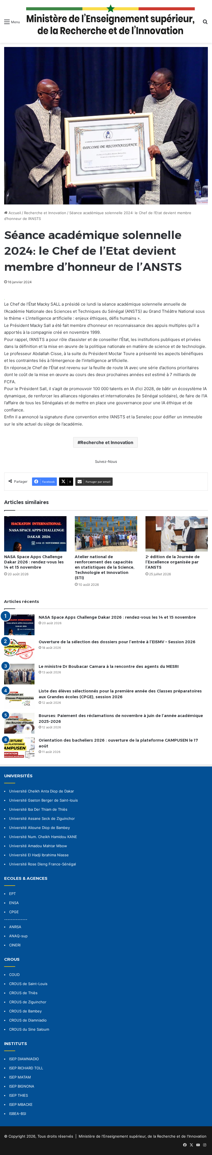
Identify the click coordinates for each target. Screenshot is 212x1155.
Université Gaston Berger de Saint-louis (43, 800)
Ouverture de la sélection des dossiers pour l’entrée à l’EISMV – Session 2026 (117, 641)
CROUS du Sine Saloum (29, 1029)
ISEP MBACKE (21, 1104)
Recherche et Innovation (45, 213)
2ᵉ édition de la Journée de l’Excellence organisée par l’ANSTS (172, 562)
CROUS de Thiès (23, 993)
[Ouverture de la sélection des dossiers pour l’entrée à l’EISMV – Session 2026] (19, 649)
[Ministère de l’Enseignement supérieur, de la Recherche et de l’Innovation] (111, 21)
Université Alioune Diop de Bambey (39, 827)
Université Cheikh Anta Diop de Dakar (41, 791)
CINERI (14, 945)
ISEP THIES (18, 1095)
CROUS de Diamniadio (28, 1020)
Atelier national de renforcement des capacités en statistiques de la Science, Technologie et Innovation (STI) (104, 567)
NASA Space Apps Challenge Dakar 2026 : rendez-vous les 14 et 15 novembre (34, 562)
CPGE (14, 912)
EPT (12, 893)
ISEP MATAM (20, 1077)
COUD (14, 974)
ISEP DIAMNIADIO (24, 1059)
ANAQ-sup (18, 936)
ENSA (14, 903)
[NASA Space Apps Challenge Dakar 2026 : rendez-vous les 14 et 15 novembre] (35, 533)
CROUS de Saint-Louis (28, 983)
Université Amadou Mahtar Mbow (38, 846)
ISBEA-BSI (17, 1113)
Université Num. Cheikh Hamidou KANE (43, 836)
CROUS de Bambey (25, 1011)
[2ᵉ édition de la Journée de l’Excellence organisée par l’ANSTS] (176, 533)
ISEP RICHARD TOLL (26, 1068)
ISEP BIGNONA (21, 1086)
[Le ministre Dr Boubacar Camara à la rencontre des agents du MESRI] (19, 674)
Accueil (14, 213)
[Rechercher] (205, 23)
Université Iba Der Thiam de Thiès (38, 809)
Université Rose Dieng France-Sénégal (42, 864)
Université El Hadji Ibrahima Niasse (39, 855)
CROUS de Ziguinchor (27, 1002)
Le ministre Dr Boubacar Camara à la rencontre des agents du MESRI (109, 666)
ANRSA (15, 927)
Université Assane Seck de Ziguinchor (42, 818)
